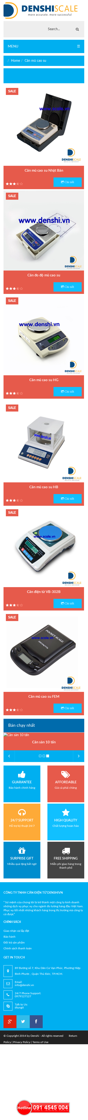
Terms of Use (40, 1042)
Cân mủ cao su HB (43, 487)
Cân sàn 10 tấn (44, 742)
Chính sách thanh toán (18, 948)
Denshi (35, 1035)
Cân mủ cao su (35, 60)
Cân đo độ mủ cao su (43, 275)
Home (15, 60)
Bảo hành (9, 936)
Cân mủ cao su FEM (43, 696)
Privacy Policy (21, 1042)
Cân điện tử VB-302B (44, 592)
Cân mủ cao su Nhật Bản (44, 170)
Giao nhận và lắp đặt (16, 930)
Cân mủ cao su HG (43, 380)
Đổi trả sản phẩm (14, 942)
